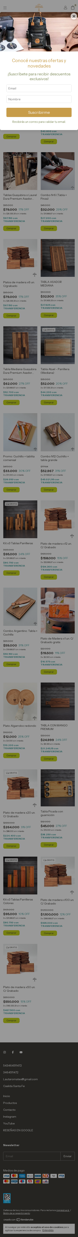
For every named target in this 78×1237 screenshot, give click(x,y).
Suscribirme (39, 112)
